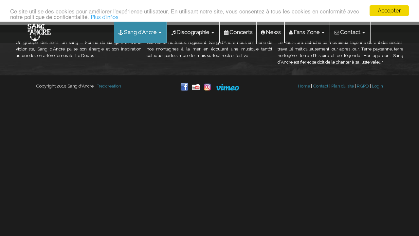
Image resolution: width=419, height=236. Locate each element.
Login (377, 85)
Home (304, 85)
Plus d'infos (104, 17)
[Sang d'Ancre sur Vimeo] (227, 86)
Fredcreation (109, 85)
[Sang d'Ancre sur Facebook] (186, 86)
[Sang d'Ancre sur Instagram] (209, 86)
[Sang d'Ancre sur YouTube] (197, 86)
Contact (320, 85)
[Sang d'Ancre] (39, 31)
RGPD (363, 85)
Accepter (389, 10)
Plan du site (342, 85)
